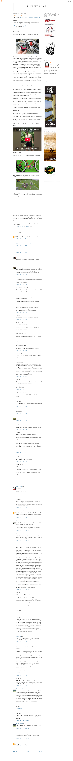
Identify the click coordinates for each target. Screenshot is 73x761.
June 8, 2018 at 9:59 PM (22, 745)
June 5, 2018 (25, 26)
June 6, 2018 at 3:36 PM (22, 461)
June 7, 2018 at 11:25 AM (22, 589)
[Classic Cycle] (49, 176)
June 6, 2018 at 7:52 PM (22, 517)
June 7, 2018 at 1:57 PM (22, 607)
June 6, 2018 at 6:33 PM (22, 507)
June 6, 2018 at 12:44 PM (22, 263)
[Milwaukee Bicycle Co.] (50, 160)
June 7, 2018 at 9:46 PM (22, 703)
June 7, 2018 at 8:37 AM (22, 540)
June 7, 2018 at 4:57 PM (22, 614)
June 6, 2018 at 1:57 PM (22, 359)
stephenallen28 (19, 234)
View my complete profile (50, 75)
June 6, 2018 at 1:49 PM (22, 319)
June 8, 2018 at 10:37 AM (22, 728)
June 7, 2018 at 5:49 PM (22, 641)
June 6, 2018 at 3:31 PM (22, 452)
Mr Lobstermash (19, 510)
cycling (19, 227)
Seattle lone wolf (19, 688)
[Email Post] (31, 226)
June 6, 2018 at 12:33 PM (22, 252)
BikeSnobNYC (19, 486)
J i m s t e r (18, 520)
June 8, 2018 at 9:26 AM (22, 720)
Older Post (40, 751)
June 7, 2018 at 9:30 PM (22, 685)
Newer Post (15, 751)
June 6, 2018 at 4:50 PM (22, 483)
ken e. (17, 417)
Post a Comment (16, 749)
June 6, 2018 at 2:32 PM (22, 413)
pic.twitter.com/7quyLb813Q (20, 25)
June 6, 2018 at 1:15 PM (22, 274)
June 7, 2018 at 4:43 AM (22, 530)
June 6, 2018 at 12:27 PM (22, 245)
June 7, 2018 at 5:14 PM (22, 633)
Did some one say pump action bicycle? (24, 243)
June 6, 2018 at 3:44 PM (22, 476)
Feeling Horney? (19, 708)
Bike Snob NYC (36, 6)
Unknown (18, 742)
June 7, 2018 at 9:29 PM (22, 675)
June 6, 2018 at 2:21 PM (22, 389)
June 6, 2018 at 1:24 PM (22, 284)
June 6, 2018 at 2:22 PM (22, 398)
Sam (17, 256)
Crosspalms (18, 636)
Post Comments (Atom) (22, 754)
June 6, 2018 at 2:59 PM (22, 429)
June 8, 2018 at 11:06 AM (22, 738)
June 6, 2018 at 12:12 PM (22, 238)
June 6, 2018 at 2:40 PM (22, 420)
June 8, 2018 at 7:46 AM (22, 710)
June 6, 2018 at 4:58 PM (22, 496)
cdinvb (17, 266)
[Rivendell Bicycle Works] (50, 127)
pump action (18, 157)
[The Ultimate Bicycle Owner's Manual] (50, 37)
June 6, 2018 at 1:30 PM (22, 312)
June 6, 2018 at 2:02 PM (22, 376)
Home (28, 751)
